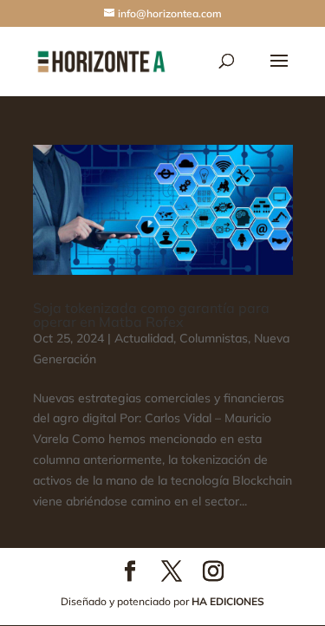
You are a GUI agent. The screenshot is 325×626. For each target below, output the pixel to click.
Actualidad (143, 338)
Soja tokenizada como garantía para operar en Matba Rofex (151, 314)
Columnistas (213, 338)
